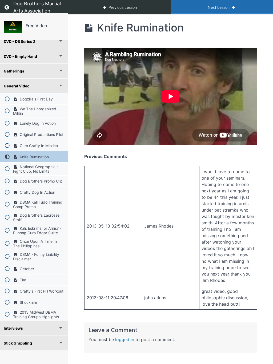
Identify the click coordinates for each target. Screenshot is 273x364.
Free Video (36, 25)
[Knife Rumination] (13, 27)
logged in (124, 339)
